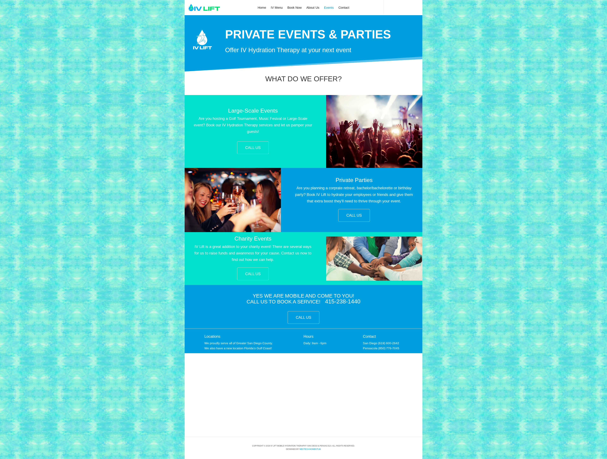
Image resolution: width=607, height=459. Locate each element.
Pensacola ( (371, 348)
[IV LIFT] (204, 8)
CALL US (253, 147)
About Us (312, 7)
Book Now (294, 7)
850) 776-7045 (389, 348)
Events (329, 7)
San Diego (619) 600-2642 (381, 343)
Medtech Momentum (310, 449)
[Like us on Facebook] (389, 5)
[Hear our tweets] (395, 5)
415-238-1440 (342, 301)
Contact (343, 7)
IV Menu (277, 7)
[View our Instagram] (402, 5)
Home (262, 7)
